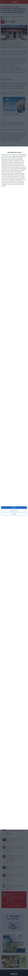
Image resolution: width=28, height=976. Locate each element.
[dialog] (14, 488)
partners (9, 154)
